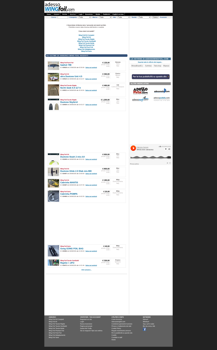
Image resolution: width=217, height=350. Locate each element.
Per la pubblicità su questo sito (122, 333)
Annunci (57, 14)
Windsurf (146, 322)
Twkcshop (157, 66)
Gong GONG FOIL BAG (71, 248)
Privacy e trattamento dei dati (121, 326)
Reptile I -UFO (67, 263)
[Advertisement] (127, 6)
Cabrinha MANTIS (69, 182)
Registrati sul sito (86, 319)
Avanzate (163, 17)
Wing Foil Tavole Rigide (86, 39)
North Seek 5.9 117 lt (70, 88)
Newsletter (89, 14)
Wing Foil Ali (86, 37)
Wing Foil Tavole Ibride (86, 43)
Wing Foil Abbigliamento (86, 49)
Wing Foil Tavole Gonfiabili (86, 41)
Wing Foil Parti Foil (86, 47)
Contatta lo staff (117, 337)
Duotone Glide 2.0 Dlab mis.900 (76, 171)
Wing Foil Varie (86, 51)
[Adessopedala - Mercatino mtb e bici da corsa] (161, 101)
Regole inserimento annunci (121, 331)
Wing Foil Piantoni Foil (86, 45)
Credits (114, 335)
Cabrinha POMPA (68, 194)
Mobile (98, 14)
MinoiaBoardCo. (137, 66)
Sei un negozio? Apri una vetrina (91, 331)
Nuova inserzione (86, 324)
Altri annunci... (86, 270)
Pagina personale (86, 326)
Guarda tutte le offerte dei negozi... (150, 62)
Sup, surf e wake (148, 324)
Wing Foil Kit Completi (86, 35)
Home (49, 14)
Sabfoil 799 (65, 65)
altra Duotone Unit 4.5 (71, 76)
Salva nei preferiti (91, 67)
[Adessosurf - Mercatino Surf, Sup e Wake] (140, 101)
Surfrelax (148, 66)
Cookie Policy (116, 328)
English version (118, 14)
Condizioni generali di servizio (122, 324)
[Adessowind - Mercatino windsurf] (161, 93)
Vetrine (64, 14)
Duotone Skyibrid (69, 102)
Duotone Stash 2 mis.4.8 (72, 157)
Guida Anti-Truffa (86, 328)
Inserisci (73, 14)
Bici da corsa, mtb (149, 326)
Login (81, 14)
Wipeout (166, 66)
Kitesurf (145, 319)
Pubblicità (106, 14)
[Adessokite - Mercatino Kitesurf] (140, 95)
